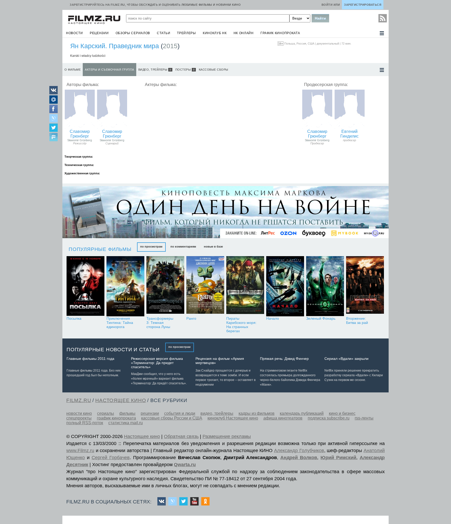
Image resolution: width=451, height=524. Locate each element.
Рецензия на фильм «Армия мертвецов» (219, 360)
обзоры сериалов (133, 33)
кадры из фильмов (257, 413)
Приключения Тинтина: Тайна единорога (119, 322)
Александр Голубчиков (299, 450)
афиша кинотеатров (282, 418)
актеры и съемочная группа (109, 69)
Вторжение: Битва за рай (357, 320)
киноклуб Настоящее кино (232, 418)
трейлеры (186, 33)
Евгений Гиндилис (349, 133)
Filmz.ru (78, 400)
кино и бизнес (342, 413)
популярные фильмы (100, 249)
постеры (184, 69)
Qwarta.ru (185, 464)
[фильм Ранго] (205, 286)
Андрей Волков (298, 457)
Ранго (191, 318)
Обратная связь (181, 436)
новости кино (79, 413)
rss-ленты (364, 418)
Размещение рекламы (227, 436)
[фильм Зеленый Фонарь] (325, 286)
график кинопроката (280, 33)
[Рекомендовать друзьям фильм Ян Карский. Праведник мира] (53, 137)
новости (74, 33)
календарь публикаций (302, 413)
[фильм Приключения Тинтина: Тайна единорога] (125, 286)
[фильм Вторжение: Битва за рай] (365, 286)
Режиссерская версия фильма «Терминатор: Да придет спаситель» (157, 362)
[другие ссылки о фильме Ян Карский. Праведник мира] (382, 70)
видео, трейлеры (154, 69)
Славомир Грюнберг (80, 133)
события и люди (179, 413)
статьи (163, 33)
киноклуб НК (215, 33)
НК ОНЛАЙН (244, 33)
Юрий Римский (338, 457)
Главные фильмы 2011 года (90, 358)
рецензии (99, 33)
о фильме (72, 69)
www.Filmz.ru (80, 450)
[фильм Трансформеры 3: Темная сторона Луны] (165, 286)
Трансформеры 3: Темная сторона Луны (159, 322)
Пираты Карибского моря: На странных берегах (241, 324)
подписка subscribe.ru (328, 418)
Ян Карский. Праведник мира (114, 46)
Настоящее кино (142, 436)
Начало (272, 318)
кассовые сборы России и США (171, 418)
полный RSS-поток (84, 423)
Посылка (74, 318)
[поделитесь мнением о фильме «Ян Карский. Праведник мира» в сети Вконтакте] (53, 93)
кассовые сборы (213, 69)
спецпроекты (79, 418)
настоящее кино (120, 400)
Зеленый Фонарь (320, 318)
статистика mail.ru (125, 423)
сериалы (105, 413)
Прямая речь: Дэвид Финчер (284, 358)
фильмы (127, 413)
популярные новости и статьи (113, 349)
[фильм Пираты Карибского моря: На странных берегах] (245, 286)
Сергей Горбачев (111, 457)
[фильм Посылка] (85, 286)
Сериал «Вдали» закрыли (346, 358)
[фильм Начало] (285, 286)
